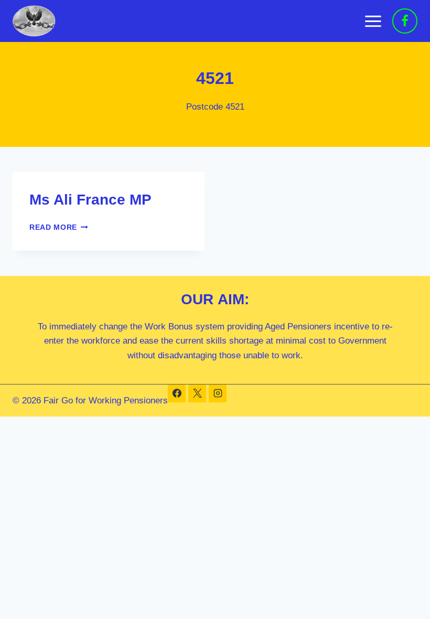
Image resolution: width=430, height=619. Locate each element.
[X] (197, 393)
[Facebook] (404, 21)
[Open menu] (373, 21)
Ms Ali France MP (90, 199)
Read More (58, 227)
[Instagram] (218, 393)
